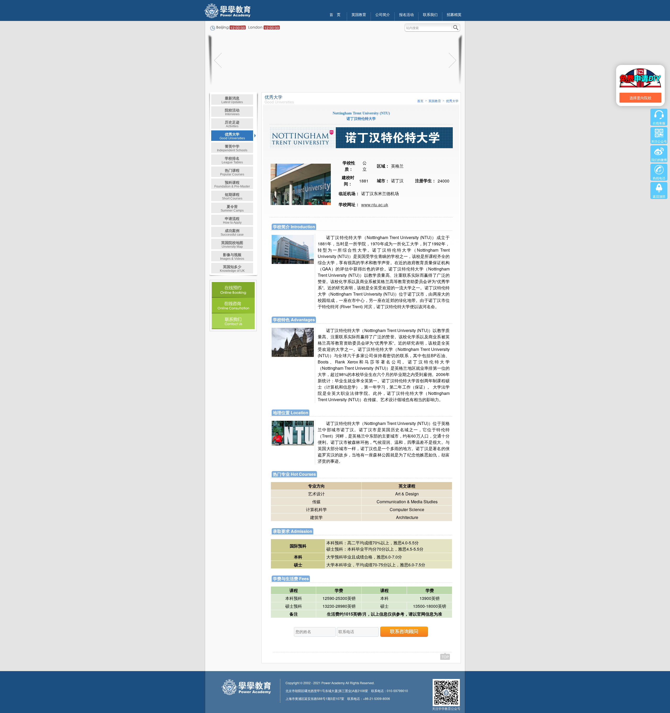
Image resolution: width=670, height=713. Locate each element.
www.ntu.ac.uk (374, 205)
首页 (420, 101)
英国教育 (358, 15)
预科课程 (232, 184)
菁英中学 (232, 147)
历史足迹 (232, 123)
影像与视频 (232, 256)
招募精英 (454, 15)
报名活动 (406, 15)
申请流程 (232, 220)
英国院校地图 (232, 244)
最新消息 (232, 99)
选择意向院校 (640, 97)
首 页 (335, 15)
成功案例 (232, 232)
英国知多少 (232, 268)
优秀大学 (232, 135)
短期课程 (232, 196)
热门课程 (232, 172)
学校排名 (232, 160)
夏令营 (232, 208)
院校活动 (232, 111)
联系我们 (430, 15)
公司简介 (382, 15)
